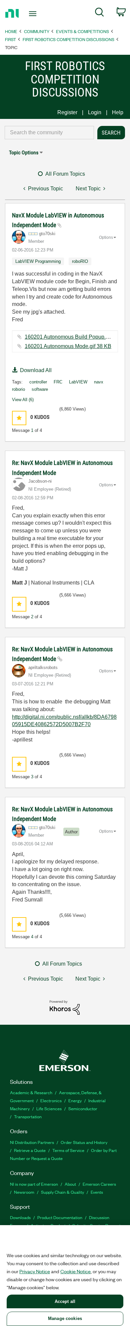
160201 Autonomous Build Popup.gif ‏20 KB (76, 337)
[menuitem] (99, 13)
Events (97, 1192)
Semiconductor (82, 1108)
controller (38, 381)
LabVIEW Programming (38, 261)
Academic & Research (31, 1092)
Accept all (65, 1301)
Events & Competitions (82, 31)
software (40, 389)
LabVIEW (78, 381)
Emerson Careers (99, 1184)
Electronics (51, 1100)
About (70, 1184)
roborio (18, 389)
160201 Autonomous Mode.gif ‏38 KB (68, 346)
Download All (36, 370)
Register (67, 112)
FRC (58, 381)
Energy (75, 1100)
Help (117, 112)
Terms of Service (68, 1150)
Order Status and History (84, 1142)
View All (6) (23, 399)
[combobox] (49, 132)
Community (36, 31)
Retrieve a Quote (30, 1150)
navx (98, 381)
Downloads (20, 1217)
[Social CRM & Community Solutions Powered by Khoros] (65, 1007)
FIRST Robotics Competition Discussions (68, 39)
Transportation (28, 1116)
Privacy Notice (34, 1271)
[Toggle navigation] (34, 14)
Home (11, 31)
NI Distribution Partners (32, 1142)
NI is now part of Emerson (34, 1184)
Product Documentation (59, 1217)
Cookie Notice (75, 1271)
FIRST (10, 39)
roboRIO (80, 261)
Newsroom (24, 1192)
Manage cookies (65, 1318)
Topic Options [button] (23, 152)
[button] (19, 418)
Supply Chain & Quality (62, 1192)
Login (94, 112)
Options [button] (106, 237)
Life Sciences (49, 1108)
